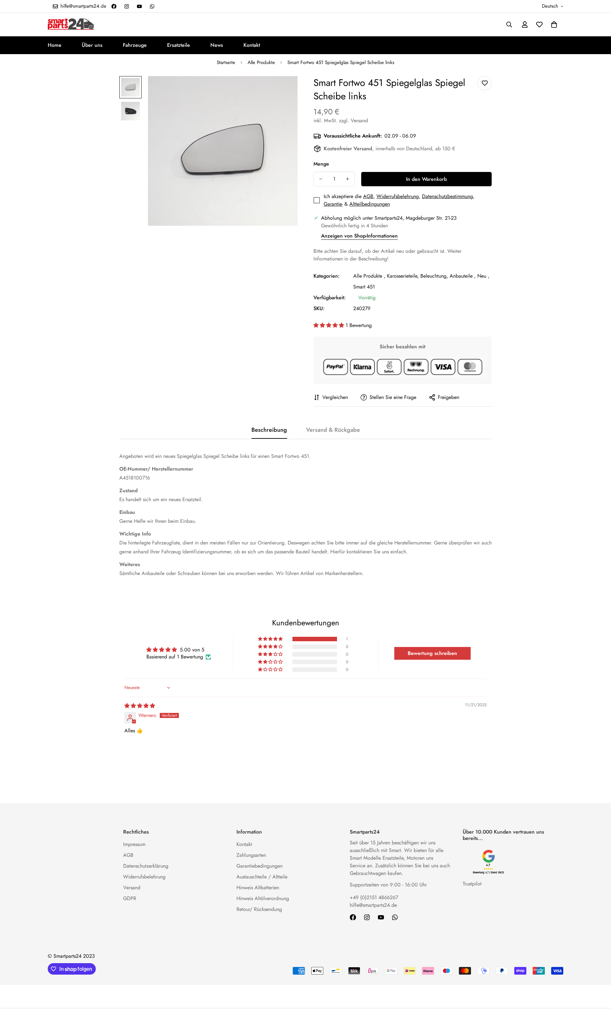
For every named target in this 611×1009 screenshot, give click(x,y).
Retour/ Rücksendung (259, 909)
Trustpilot (472, 883)
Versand (131, 887)
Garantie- (333, 204)
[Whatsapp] (152, 6)
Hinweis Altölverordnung (262, 898)
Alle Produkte (261, 62)
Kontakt (251, 45)
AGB (368, 196)
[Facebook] (113, 6)
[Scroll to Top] (598, 974)
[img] (139, 705)
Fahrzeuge (135, 45)
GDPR (129, 898)
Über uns (92, 45)
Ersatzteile (178, 45)
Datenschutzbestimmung (447, 196)
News (216, 45)
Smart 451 (364, 286)
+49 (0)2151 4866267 (374, 897)
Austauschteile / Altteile (261, 876)
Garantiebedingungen (259, 866)
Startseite (226, 62)
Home (54, 45)
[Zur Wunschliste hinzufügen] (484, 83)
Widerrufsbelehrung (397, 196)
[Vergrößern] (284, 89)
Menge (321, 163)
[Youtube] (139, 6)
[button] (554, 24)
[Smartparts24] (71, 24)
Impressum (134, 844)
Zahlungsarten (251, 855)
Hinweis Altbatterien (257, 887)
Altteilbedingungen (369, 204)
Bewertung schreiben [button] (432, 653)
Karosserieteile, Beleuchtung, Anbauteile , (431, 276)
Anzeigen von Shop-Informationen (359, 235)
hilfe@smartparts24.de (373, 905)
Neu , (483, 276)
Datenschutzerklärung (145, 866)
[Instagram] (126, 6)
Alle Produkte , (369, 276)
